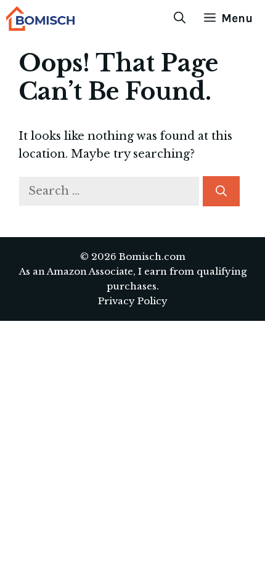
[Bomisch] (40, 18)
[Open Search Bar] (180, 18)
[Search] (221, 191)
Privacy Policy (133, 301)
